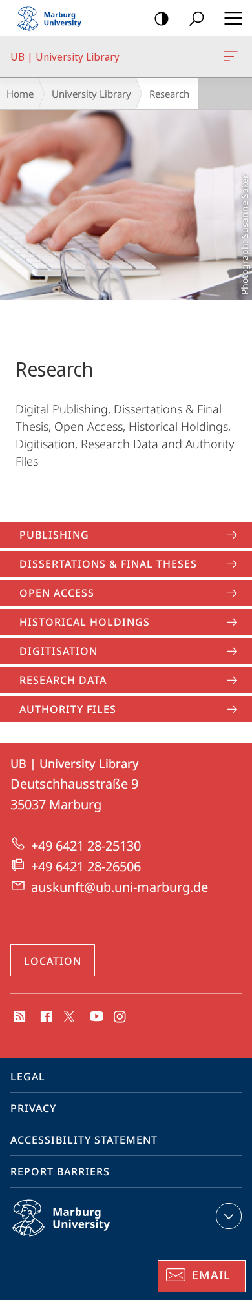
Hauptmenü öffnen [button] (233, 18)
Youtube (95, 1017)
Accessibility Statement (84, 1140)
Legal (27, 1076)
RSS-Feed (18, 1017)
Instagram (120, 1017)
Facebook (45, 1017)
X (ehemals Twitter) (70, 1015)
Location (52, 961)
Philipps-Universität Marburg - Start (55, 18)
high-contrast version (161, 18)
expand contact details (229, 1216)
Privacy (33, 1108)
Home (20, 93)
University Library (91, 93)
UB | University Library (233, 56)
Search (196, 18)
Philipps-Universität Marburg (86, 1238)
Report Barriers (60, 1171)
